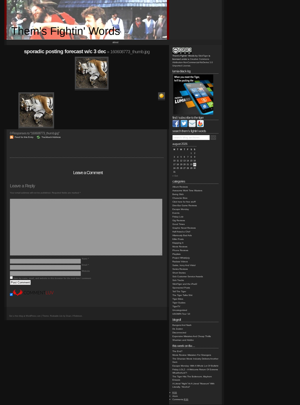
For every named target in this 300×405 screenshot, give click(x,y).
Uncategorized (179, 310)
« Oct (175, 176)
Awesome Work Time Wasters (187, 190)
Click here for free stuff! (184, 202)
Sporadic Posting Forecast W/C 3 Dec (65, 51)
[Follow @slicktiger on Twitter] (184, 126)
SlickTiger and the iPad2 (184, 284)
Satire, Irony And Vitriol (183, 265)
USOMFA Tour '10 (181, 314)
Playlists (176, 254)
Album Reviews (180, 187)
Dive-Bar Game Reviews (184, 205)
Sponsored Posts (181, 287)
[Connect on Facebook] (175, 126)
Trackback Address (51, 137)
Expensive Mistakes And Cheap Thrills (191, 336)
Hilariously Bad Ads (182, 235)
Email (85, 265)
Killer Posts (178, 239)
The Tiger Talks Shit (182, 295)
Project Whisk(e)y (181, 258)
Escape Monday (180, 209)
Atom (175, 396)
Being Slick (178, 194)
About (115, 42)
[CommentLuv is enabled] (33, 295)
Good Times (178, 224)
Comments (180, 399)
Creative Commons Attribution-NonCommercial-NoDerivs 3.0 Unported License (192, 62)
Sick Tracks (178, 280)
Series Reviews (180, 269)
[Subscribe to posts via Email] (192, 126)
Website (86, 271)
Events (175, 213)
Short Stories (179, 273)
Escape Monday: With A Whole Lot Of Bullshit (195, 366)
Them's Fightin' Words (65, 31)
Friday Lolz (177, 216)
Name (85, 259)
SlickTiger (203, 56)
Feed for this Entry (24, 137)
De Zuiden (177, 329)
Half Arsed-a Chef (181, 231)
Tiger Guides (178, 302)
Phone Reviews (180, 250)
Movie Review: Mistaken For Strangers (191, 355)
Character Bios (179, 198)
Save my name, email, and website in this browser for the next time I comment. (52, 278)
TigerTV (176, 306)
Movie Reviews (179, 246)
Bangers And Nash (182, 325)
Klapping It (177, 243)
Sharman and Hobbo (183, 340)
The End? (177, 351)
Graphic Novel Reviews (184, 228)
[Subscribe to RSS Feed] (200, 126)
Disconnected (179, 332)
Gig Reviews (178, 220)
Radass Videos (180, 261)
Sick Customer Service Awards (187, 276)
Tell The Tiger (179, 291)
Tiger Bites (177, 299)
